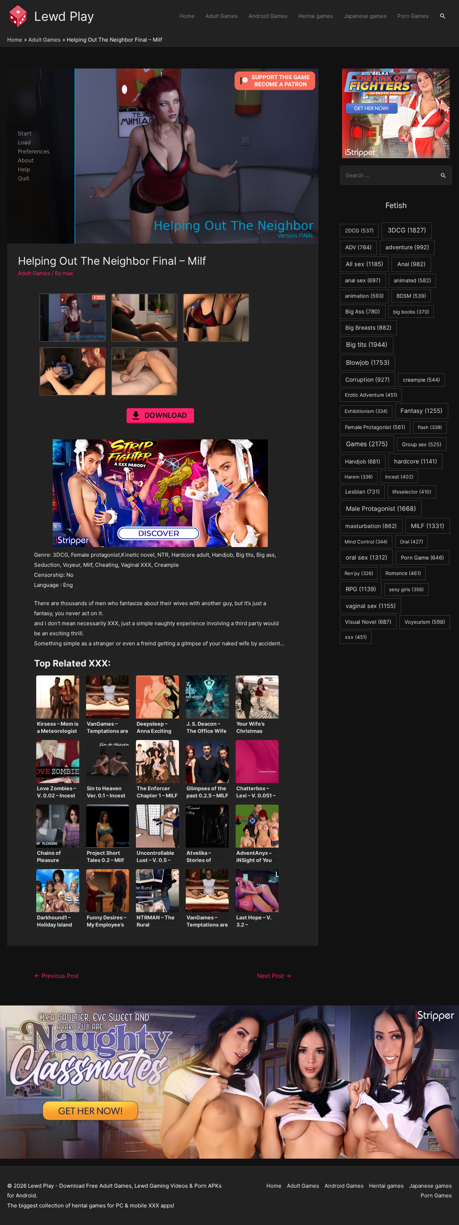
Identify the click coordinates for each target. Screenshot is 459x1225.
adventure (407, 247)
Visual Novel (368, 621)
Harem (359, 477)
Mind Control (366, 542)
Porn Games (413, 16)
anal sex (362, 280)
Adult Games (221, 16)
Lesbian (362, 491)
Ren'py (359, 573)
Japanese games (365, 16)
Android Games (268, 16)
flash (430, 427)
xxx (356, 637)
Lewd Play (64, 16)
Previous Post (56, 975)
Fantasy (422, 410)
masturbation (371, 526)
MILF (427, 525)
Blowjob (367, 362)
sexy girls (406, 589)
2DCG (359, 230)
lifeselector (411, 492)
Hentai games (315, 16)
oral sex (366, 557)
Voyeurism (424, 622)
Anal (411, 264)
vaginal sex (371, 605)
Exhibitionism (366, 411)
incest (399, 477)
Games (367, 444)
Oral (411, 542)
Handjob (362, 461)
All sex (364, 264)
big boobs (411, 312)
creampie (421, 380)
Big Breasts (368, 327)
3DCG (407, 230)
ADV (358, 247)
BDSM (411, 296)
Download (166, 415)
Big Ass (362, 311)
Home (187, 16)
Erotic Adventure (371, 395)
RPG (361, 589)
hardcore (415, 461)
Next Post (274, 975)
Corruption (367, 379)
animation (364, 296)
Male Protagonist (381, 508)
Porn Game (422, 558)
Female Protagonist (375, 427)
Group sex (421, 444)
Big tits (366, 344)
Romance (403, 573)
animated (412, 280)
